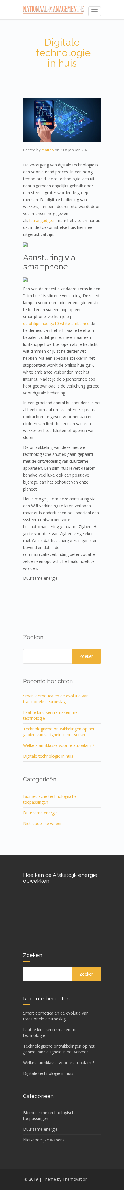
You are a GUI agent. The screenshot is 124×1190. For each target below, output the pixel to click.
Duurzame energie (40, 813)
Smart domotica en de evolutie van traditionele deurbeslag (56, 698)
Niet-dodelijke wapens (44, 823)
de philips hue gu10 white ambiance (56, 323)
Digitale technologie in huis (48, 756)
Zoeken (86, 656)
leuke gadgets (42, 220)
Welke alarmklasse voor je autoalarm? (58, 745)
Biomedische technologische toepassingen (50, 799)
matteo (48, 150)
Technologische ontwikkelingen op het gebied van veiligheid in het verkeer (59, 731)
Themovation (75, 1179)
